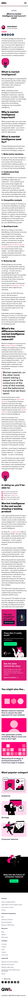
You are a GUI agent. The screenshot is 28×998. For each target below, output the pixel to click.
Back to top (7, 979)
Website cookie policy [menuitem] (7, 967)
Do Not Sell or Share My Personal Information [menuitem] (10, 970)
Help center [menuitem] (4, 937)
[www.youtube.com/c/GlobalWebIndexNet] (18, 982)
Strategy (14, 10)
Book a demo (14, 881)
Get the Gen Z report (10, 644)
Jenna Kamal (12, 26)
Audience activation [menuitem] (7, 919)
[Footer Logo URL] (6, 989)
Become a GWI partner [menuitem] (7, 925)
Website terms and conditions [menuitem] (9, 962)
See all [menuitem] (3, 973)
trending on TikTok (17, 285)
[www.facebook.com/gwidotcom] (2, 982)
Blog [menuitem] (2, 932)
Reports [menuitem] (3, 934)
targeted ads (14, 495)
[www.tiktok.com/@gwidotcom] (15, 982)
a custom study (15, 532)
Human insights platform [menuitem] (8, 902)
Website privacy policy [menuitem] (7, 964)
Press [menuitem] (3, 949)
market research (10, 346)
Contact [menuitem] (3, 952)
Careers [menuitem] (3, 947)
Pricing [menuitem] (3, 910)
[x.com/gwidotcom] (6, 982)
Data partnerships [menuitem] (6, 922)
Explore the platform (10, 677)
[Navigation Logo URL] (4, 3)
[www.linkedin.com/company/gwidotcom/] (9, 982)
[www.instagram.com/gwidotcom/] (12, 982)
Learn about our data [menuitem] (7, 907)
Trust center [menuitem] (4, 955)
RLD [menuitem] (2, 917)
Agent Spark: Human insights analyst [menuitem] (11, 904)
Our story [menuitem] (4, 944)
